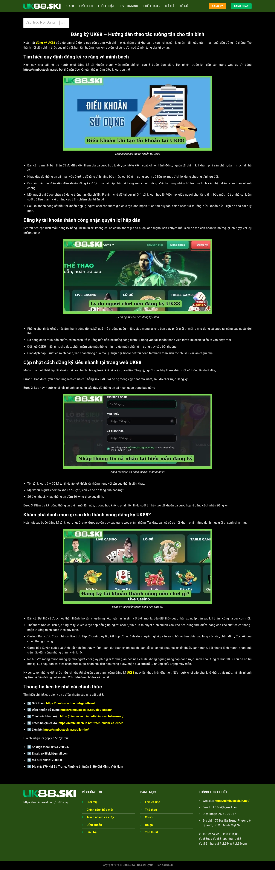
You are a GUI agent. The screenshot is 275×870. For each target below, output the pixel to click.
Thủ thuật (151, 832)
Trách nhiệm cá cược (101, 817)
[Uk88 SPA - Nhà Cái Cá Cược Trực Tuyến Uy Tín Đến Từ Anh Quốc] (42, 6)
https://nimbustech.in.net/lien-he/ (66, 729)
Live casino (129, 6)
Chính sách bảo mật (100, 810)
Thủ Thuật (106, 6)
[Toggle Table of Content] (61, 23)
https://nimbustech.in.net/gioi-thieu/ (70, 703)
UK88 (70, 6)
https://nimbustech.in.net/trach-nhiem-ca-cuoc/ (91, 723)
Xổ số (183, 6)
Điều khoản (94, 825)
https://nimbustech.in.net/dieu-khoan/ (86, 710)
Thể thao (150, 6)
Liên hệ (92, 832)
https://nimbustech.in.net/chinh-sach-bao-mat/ (91, 716)
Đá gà (170, 6)
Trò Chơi (86, 6)
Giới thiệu (93, 802)
